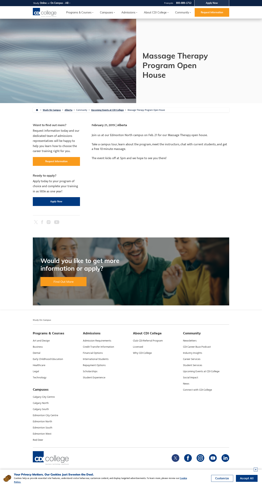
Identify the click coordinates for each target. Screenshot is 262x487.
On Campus (56, 3)
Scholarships (90, 371)
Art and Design (41, 341)
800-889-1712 (183, 3)
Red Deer (38, 440)
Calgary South (41, 409)
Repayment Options (94, 365)
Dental (36, 353)
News (186, 384)
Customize (222, 478)
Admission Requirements (97, 341)
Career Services (191, 359)
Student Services (192, 365)
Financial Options (93, 353)
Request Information (212, 12)
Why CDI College (142, 353)
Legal (36, 371)
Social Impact (190, 378)
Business (38, 347)
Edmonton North (42, 421)
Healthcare (39, 365)
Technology (39, 378)
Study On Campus (52, 110)
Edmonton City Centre (45, 415)
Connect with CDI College (197, 390)
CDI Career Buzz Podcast (197, 347)
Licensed (138, 347)
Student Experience (94, 378)
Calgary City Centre (44, 397)
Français (168, 3)
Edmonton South (42, 428)
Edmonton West (42, 434)
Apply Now (212, 3)
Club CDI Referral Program (148, 341)
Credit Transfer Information (98, 347)
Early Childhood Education (48, 359)
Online (43, 3)
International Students (96, 359)
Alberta (68, 110)
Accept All (247, 478)
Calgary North (41, 403)
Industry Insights (192, 353)
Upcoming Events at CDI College (107, 110)
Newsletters (190, 341)
